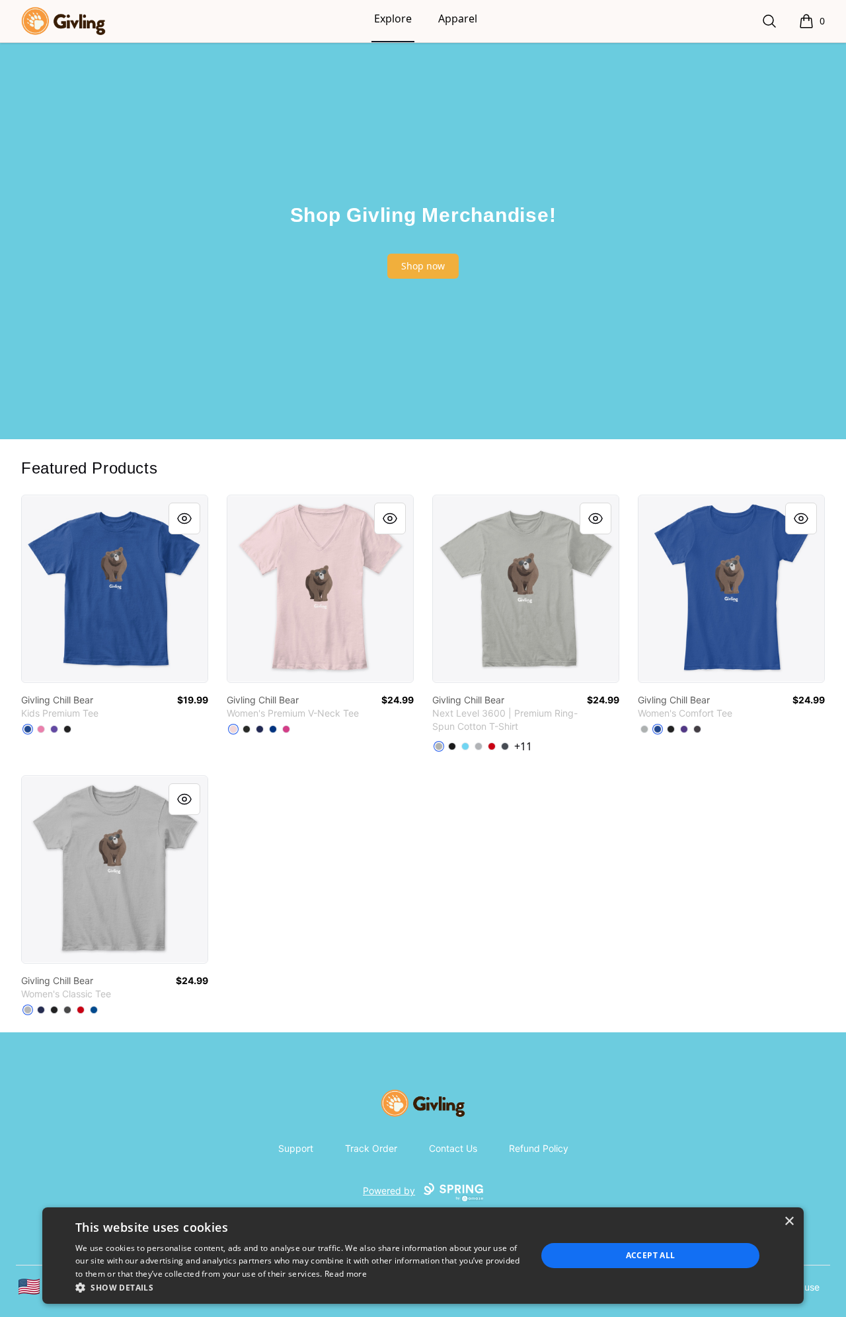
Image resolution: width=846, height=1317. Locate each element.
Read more (346, 1273)
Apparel (457, 18)
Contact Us (453, 1148)
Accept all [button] (650, 1255)
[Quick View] (184, 518)
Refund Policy (538, 1148)
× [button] (789, 1222)
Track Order (371, 1148)
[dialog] (423, 1255)
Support (295, 1148)
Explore (393, 18)
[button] (299, 1287)
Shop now (423, 266)
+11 (523, 746)
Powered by (389, 1190)
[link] (115, 588)
